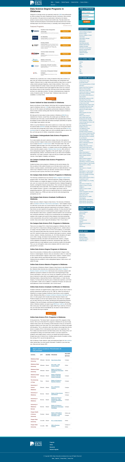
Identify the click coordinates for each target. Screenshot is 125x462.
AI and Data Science (83, 82)
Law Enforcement (83, 220)
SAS (80, 69)
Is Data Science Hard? (84, 103)
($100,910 (42, 126)
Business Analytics (83, 237)
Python (80, 66)
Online (52, 2)
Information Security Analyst (85, 47)
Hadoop (81, 62)
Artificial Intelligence (83, 212)
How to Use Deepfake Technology (86, 174)
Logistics (81, 221)
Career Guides (83, 29)
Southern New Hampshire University (48, 30)
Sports (80, 224)
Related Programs (65, 2)
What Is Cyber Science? (84, 115)
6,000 (60, 14)
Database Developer (83, 46)
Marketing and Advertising (84, 223)
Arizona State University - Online (48, 52)
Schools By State (74, 2)
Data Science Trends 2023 (85, 90)
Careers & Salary (84, 2)
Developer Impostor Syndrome (85, 131)
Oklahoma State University (54, 149)
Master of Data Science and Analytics (57, 394)
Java (80, 65)
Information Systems (83, 239)
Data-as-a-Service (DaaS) (84, 88)
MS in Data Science (51, 61)
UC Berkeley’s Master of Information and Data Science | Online (49, 39)
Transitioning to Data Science (85, 107)
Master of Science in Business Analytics (56, 381)
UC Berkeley (44, 36)
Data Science (82, 234)
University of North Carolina (48, 65)
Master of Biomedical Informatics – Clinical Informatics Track (56, 414)
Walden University (46, 59)
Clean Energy (82, 226)
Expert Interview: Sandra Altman (86, 199)
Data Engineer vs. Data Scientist (86, 171)
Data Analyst (82, 36)
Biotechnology (82, 213)
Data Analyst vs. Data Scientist (86, 172)
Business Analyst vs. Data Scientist (86, 163)
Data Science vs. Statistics (85, 160)
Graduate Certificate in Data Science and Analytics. (46, 203)
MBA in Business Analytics (55, 426)
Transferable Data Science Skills (86, 106)
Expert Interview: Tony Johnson (86, 201)
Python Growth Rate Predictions (86, 87)
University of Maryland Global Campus (49, 72)
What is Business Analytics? (85, 153)
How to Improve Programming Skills (87, 133)
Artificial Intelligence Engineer (85, 32)
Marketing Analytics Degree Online (86, 104)
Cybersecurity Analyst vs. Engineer (86, 92)
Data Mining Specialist (84, 43)
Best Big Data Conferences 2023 (86, 98)
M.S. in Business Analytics (55, 387)
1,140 (46, 107)
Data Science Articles (86, 78)
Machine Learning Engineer (85, 49)
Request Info (65, 31)
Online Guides (83, 231)
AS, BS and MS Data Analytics (53, 33)
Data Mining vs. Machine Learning (86, 161)
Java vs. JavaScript (83, 175)
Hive (80, 63)
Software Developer (83, 52)
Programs (57, 2)
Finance (81, 215)
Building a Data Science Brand (85, 145)
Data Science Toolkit (86, 59)
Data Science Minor (56, 360)
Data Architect (82, 39)
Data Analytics (82, 235)
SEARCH (87, 22)
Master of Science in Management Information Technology (57, 407)
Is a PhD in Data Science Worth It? (86, 101)
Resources (53, 4)
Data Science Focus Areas (85, 99)
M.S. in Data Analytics (56, 420)
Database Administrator (84, 44)
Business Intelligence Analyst (85, 35)
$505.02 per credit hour (59, 304)
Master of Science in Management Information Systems (57, 371)
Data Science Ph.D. (83, 194)
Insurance (81, 218)
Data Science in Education (85, 93)
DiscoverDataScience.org (40, 4)
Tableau (81, 73)
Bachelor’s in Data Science (44, 143)
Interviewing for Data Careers (85, 147)
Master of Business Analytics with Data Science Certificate (56, 376)
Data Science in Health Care (85, 183)
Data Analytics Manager (84, 38)
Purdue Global (45, 42)
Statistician (81, 54)
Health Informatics (83, 240)
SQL (80, 71)
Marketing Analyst (83, 51)
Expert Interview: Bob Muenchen (86, 202)
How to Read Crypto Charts (85, 117)
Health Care (81, 216)
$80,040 (64, 115)
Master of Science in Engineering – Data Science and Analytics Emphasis (56, 399)
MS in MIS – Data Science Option (55, 365)
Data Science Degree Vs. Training (86, 134)
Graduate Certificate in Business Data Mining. (57, 295)
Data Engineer (82, 41)
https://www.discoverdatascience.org (62, 456)
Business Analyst (83, 33)
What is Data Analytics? (84, 152)
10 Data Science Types (84, 80)
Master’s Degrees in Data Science (61, 177)
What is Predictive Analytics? (85, 158)
